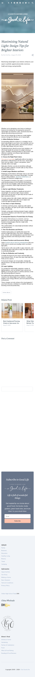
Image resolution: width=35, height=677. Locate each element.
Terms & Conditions (7, 583)
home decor (6, 292)
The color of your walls (8, 159)
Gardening (4, 642)
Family (3, 548)
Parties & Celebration (7, 645)
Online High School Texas (9, 593)
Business (4, 550)
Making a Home (6, 577)
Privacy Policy (5, 585)
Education (4, 553)
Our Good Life (25, 669)
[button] (33, 55)
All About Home (6, 639)
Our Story (4, 574)
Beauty (3, 559)
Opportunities (5, 572)
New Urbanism (5, 580)
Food (2, 648)
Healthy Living (5, 556)
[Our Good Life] (17, 19)
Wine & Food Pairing (7, 650)
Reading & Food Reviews (8, 653)
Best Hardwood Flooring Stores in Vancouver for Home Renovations (11, 322)
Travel (3, 561)
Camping (4, 564)
